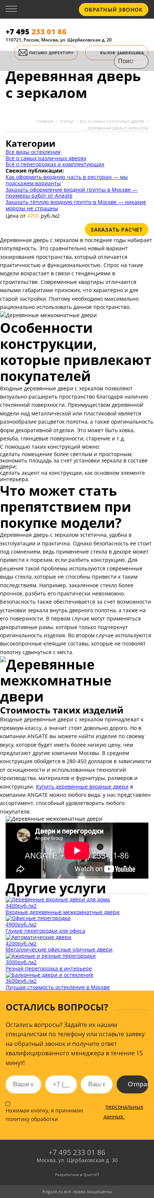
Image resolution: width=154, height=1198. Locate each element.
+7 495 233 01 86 (77, 1152)
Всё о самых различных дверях (46, 158)
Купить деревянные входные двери (82, 786)
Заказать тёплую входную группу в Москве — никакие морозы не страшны (76, 205)
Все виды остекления (33, 151)
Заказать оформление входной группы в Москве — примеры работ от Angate (72, 192)
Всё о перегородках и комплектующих (55, 164)
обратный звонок (113, 9)
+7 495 (36, 32)
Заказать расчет (116, 229)
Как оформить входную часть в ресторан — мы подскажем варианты (67, 180)
